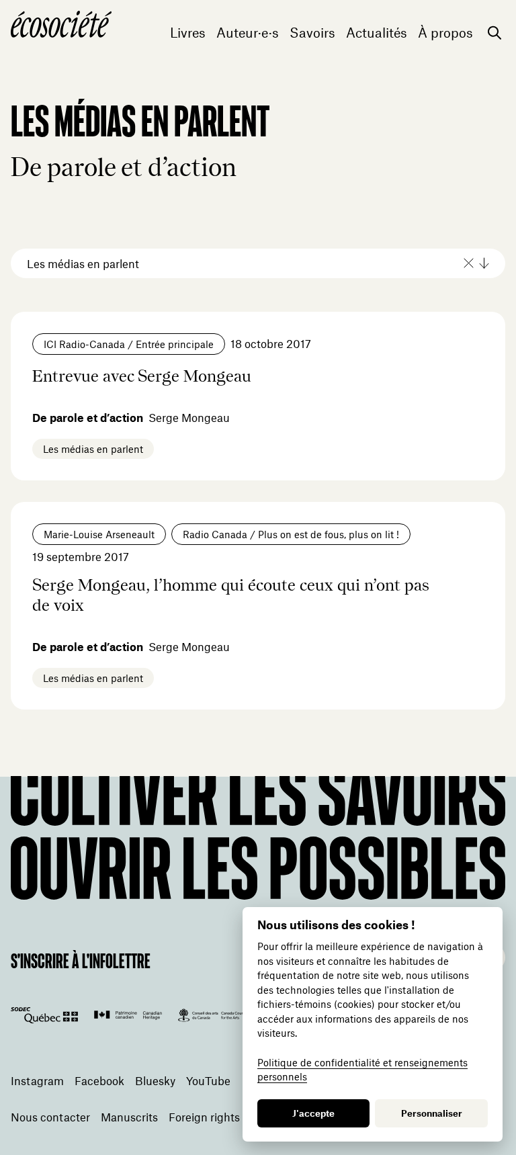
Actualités (376, 32)
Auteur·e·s (247, 32)
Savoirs (312, 32)
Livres (188, 32)
